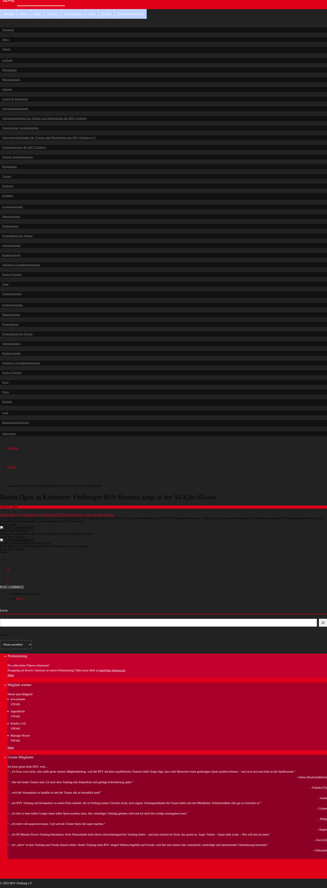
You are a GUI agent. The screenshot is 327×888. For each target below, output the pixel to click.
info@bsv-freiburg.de (112, 670)
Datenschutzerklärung (131, 14)
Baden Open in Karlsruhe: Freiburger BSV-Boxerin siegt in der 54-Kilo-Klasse (57, 515)
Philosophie (9, 70)
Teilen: (4, 552)
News (23, 14)
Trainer (7, 176)
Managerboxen (11, 216)
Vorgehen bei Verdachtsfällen (20, 128)
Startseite (8, 14)
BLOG (12, 467)
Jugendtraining (11, 245)
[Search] (323, 623)
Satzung (7, 89)
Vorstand (7, 186)
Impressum (9, 433)
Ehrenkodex (9, 166)
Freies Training (12, 274)
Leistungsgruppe (12, 206)
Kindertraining (11, 255)
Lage (5, 412)
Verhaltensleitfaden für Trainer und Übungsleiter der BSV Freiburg (44, 118)
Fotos (92, 14)
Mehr (11, 675)
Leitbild (7, 60)
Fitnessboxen (10, 226)
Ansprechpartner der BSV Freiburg (24, 147)
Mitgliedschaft (11, 79)
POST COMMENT (12, 586)
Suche (4, 610)
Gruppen (52, 14)
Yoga (5, 284)
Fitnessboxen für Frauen (17, 235)
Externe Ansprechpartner (17, 157)
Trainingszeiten (73, 14)
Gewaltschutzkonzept (15, 108)
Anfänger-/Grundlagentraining (21, 264)
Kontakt (106, 14)
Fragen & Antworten (15, 99)
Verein (37, 14)
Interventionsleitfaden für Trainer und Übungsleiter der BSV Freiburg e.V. (49, 137)
